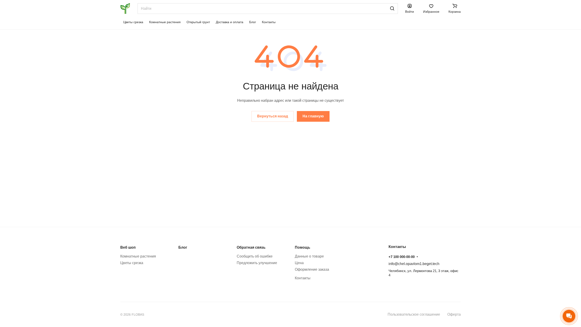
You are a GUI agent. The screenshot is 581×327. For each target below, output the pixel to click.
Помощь (302, 247)
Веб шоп (128, 247)
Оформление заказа (312, 269)
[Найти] (392, 8)
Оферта (454, 314)
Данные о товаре (309, 256)
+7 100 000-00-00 (402, 257)
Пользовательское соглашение (414, 314)
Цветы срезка (131, 263)
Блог (182, 247)
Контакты (302, 278)
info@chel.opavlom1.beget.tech (414, 264)
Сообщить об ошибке (255, 256)
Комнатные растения (138, 256)
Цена (299, 263)
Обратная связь (251, 247)
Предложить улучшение (257, 263)
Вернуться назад (272, 116)
